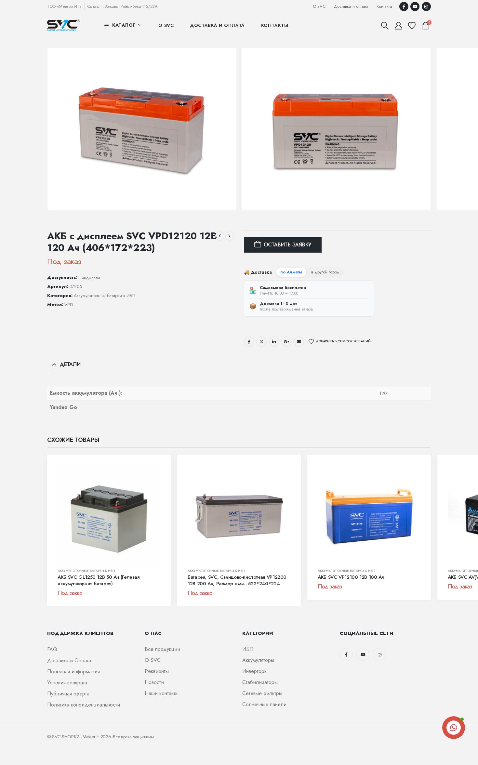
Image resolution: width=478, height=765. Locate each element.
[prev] (219, 236)
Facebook (249, 341)
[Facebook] (403, 6)
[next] (229, 236)
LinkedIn (274, 341)
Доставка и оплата (351, 6)
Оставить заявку (287, 244)
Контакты (384, 6)
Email (299, 341)
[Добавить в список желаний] (154, 474)
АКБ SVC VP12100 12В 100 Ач (351, 577)
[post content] (109, 516)
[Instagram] (426, 6)
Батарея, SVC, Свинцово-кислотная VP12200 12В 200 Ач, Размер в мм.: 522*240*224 (237, 580)
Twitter (261, 341)
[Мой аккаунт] (398, 26)
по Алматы (291, 272)
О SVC (319, 6)
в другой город (325, 272)
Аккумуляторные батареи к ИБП (104, 295)
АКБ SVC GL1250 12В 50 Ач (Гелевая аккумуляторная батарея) (98, 580)
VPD (68, 304)
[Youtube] (414, 6)
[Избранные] (412, 26)
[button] (385, 26)
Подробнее (70, 560)
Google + (286, 341)
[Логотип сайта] (63, 25)
